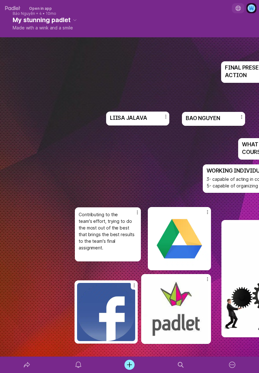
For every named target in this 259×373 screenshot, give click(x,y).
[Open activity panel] (78, 364)
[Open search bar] (180, 365)
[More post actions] (203, 281)
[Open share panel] (27, 364)
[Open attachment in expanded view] (176, 309)
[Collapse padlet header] (75, 20)
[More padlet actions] (232, 364)
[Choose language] (238, 8)
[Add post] (129, 364)
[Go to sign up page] (251, 8)
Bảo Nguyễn (24, 13)
